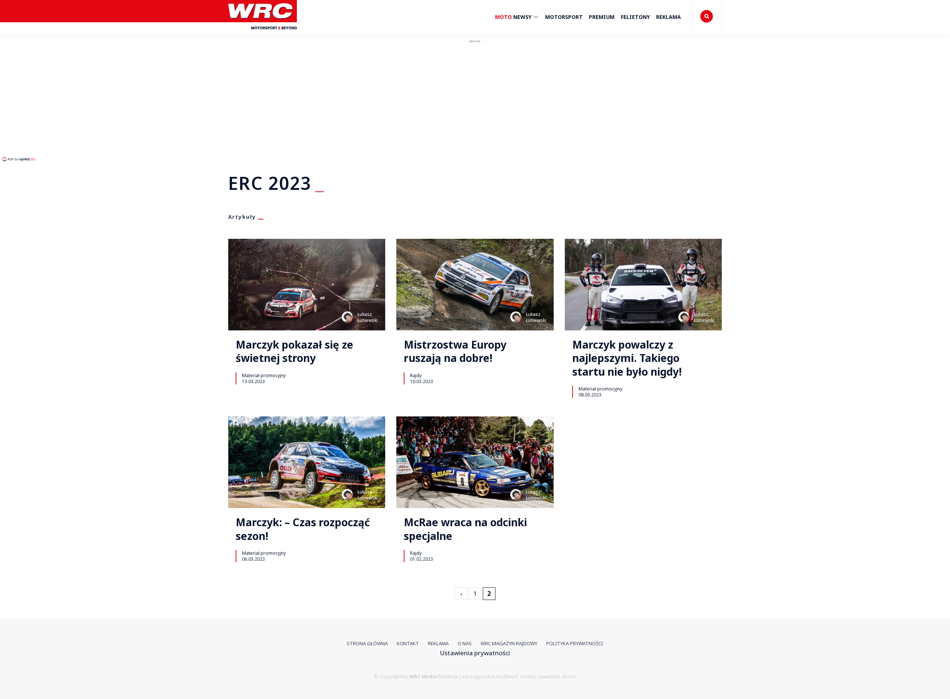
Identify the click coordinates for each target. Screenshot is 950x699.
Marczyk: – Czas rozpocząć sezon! (303, 529)
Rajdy (416, 375)
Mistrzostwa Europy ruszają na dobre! (455, 351)
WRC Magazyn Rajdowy (509, 643)
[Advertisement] (139, 100)
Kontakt (408, 643)
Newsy (514, 16)
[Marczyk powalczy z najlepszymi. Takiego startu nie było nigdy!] (643, 284)
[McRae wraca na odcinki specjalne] (474, 462)
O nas (465, 643)
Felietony (635, 16)
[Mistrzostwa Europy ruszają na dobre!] (474, 284)
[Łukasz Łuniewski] (347, 317)
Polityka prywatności (574, 643)
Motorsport (564, 16)
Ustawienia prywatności (475, 653)
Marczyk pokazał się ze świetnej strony (294, 351)
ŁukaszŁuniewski (367, 317)
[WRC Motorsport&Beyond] (262, 33)
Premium (602, 16)
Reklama (668, 16)
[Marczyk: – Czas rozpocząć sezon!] (306, 462)
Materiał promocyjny (264, 375)
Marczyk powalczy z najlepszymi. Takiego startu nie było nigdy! (627, 358)
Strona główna (367, 643)
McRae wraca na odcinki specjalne (465, 529)
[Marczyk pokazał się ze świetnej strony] (306, 284)
